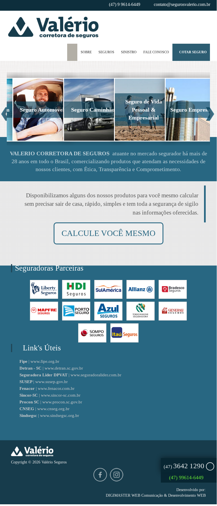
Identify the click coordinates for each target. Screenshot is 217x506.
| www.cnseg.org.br (44, 408)
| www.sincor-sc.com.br (49, 395)
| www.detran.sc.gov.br (51, 368)
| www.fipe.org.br (39, 361)
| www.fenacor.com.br (46, 388)
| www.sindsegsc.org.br (49, 415)
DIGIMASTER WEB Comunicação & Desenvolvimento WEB (156, 495)
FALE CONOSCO (156, 52)
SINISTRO (129, 52)
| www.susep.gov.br (43, 381)
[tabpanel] (32, 108)
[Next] (210, 114)
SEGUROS (106, 52)
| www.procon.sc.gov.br (50, 402)
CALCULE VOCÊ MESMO (108, 233)
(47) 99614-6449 (187, 477)
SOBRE (86, 52)
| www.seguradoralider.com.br (70, 375)
